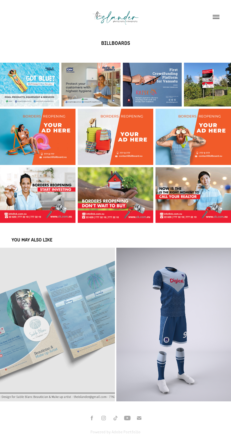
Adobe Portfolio (126, 431)
